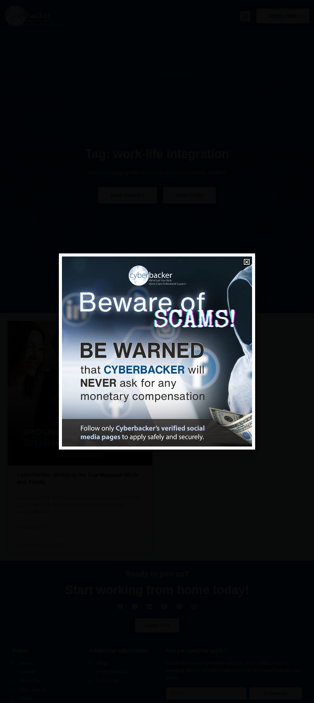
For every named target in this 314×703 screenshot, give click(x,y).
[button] (246, 262)
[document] (157, 351)
